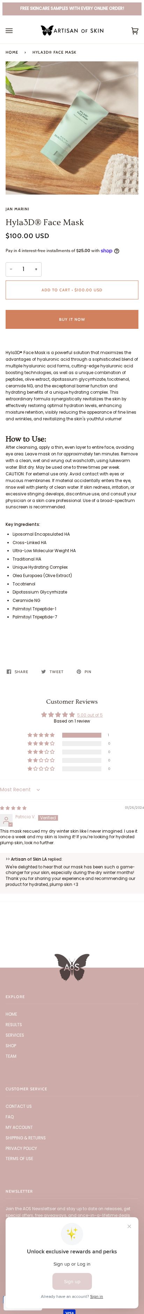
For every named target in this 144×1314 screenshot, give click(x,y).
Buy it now (72, 319)
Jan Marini (17, 208)
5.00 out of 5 (90, 715)
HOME (11, 1014)
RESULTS (14, 1025)
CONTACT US (19, 1106)
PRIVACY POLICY (21, 1148)
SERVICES (15, 1035)
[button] (42, 735)
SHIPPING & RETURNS (26, 1138)
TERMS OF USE (19, 1158)
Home (12, 52)
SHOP (11, 1046)
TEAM (11, 1056)
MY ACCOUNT (19, 1127)
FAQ (10, 1117)
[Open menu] (16, 30)
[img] (13, 808)
